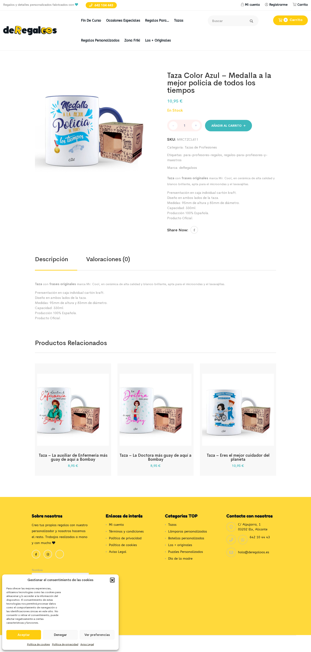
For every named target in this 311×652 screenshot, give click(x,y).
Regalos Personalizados (100, 40)
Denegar (60, 635)
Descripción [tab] (51, 259)
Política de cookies (38, 644)
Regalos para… (157, 20)
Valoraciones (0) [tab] (108, 259)
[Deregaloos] (30, 30)
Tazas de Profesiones (201, 147)
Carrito (302, 5)
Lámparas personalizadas (187, 531)
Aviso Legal (87, 644)
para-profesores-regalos (202, 155)
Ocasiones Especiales (123, 20)
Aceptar (24, 635)
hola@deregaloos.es (253, 552)
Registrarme (278, 5)
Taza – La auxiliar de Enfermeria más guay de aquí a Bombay (73, 457)
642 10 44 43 (260, 537)
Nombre (37, 570)
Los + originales (158, 40)
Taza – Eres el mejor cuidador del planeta (238, 457)
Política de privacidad (65, 644)
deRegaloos (188, 167)
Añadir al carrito (226, 126)
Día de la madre (180, 558)
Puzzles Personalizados (185, 552)
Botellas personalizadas (186, 538)
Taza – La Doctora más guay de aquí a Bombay (155, 457)
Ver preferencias (97, 635)
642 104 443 (103, 5)
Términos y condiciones (126, 531)
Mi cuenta (252, 5)
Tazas (178, 20)
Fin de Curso (91, 20)
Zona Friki (132, 40)
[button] (112, 580)
